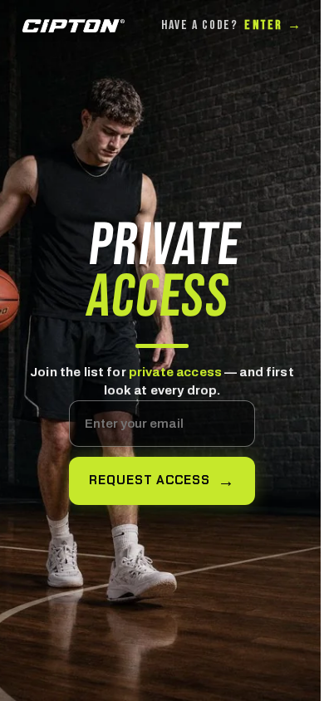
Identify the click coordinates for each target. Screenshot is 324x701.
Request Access (149, 480)
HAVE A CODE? (231, 25)
